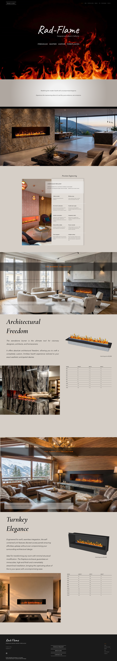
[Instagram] (6, 653)
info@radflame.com (8, 648)
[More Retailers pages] (110, 648)
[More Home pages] (110, 643)
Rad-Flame (12, 640)
